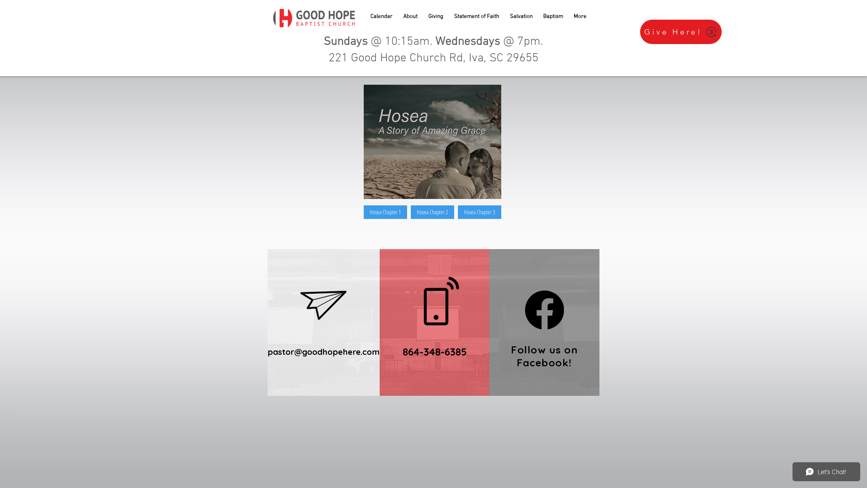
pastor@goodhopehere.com (324, 352)
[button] (410, 17)
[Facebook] (544, 309)
